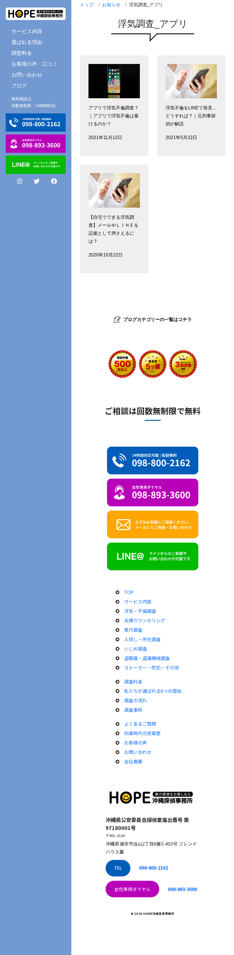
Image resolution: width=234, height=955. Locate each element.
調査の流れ (135, 700)
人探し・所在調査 (142, 639)
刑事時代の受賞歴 (142, 733)
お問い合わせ (26, 74)
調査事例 (133, 709)
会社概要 (133, 761)
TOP (129, 592)
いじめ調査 (135, 648)
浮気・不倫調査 (140, 610)
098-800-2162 (153, 867)
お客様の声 (135, 742)
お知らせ (111, 4)
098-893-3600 (182, 889)
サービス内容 (138, 601)
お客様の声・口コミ (34, 63)
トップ (87, 4)
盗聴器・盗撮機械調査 (147, 658)
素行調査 (133, 629)
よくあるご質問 (140, 723)
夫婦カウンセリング (144, 620)
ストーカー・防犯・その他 (151, 667)
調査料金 (21, 52)
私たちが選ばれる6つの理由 (152, 690)
